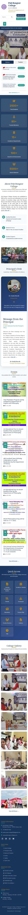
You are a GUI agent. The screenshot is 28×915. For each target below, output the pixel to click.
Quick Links (7, 860)
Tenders (20, 62)
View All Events (14, 561)
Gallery (6, 858)
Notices (7, 62)
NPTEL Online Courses (10, 878)
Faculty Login (21, 18)
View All (8, 210)
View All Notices (13, 92)
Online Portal (21, 15)
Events (6, 855)
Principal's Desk (8, 850)
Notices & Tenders (8, 853)
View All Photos (14, 811)
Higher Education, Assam (11, 875)
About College (7, 848)
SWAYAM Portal (8, 880)
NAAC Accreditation (9, 883)
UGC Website (8, 873)
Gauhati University (9, 870)
